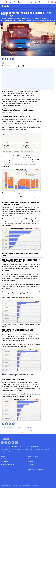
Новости (3, 456)
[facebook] (6, 59)
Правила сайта (31, 461)
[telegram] (3, 59)
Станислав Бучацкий (11, 63)
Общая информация (33, 456)
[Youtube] (9, 442)
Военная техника (5, 461)
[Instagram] (16, 442)
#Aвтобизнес (11, 427)
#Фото (4, 427)
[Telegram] (13, 442)
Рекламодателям (32, 459)
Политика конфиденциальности (35, 469)
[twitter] (10, 59)
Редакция (30, 464)
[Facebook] (2, 442)
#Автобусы (27, 427)
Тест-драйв (3, 459)
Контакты (30, 467)
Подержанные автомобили (7, 464)
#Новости (20, 427)
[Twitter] (5, 442)
